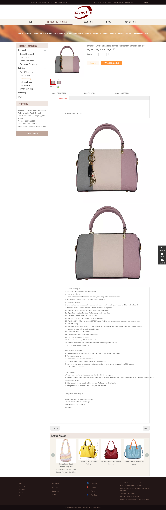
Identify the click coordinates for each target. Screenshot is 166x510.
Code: (117, 93)
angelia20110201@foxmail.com (123, 2)
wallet (20, 97)
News (21, 493)
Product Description (60, 98)
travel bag (22, 93)
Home (21, 483)
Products (22, 486)
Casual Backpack (27, 54)
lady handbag (25, 79)
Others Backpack (27, 61)
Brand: (86, 93)
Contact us (22, 496)
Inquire (93, 63)
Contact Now (31, 133)
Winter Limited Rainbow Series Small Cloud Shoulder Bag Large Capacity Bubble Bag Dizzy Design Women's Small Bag (66, 466)
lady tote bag (25, 85)
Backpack (22, 50)
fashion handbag (27, 72)
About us (22, 489)
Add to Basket (113, 63)
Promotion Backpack (28, 64)
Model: (54, 93)
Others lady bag (26, 89)
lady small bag (26, 82)
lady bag (21, 68)
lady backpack (26, 75)
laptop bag (24, 57)
